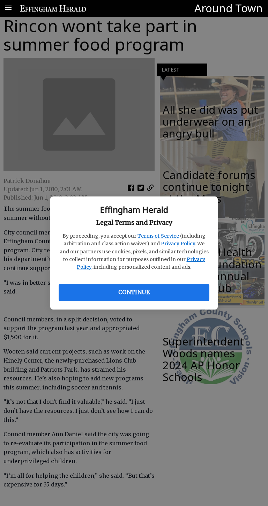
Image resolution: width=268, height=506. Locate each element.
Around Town (228, 8)
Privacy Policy (178, 243)
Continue (134, 292)
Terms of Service (158, 236)
